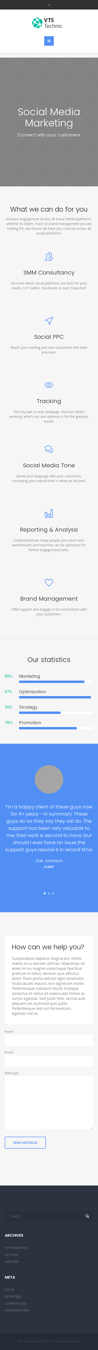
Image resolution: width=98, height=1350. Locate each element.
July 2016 (11, 1255)
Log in (9, 1290)
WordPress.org (17, 1310)
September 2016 (16, 1248)
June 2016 (12, 1262)
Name (9, 1032)
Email (9, 1052)
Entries (13, 1297)
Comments (16, 1303)
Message (11, 1073)
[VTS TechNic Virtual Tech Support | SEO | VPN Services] (49, 23)
